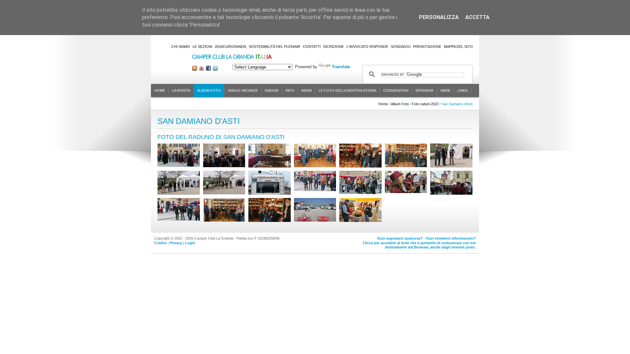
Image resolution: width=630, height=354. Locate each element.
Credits (160, 243)
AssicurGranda (230, 47)
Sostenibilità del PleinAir (274, 47)
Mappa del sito (458, 47)
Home (159, 90)
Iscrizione (333, 47)
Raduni (272, 90)
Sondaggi (400, 47)
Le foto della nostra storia (347, 90)
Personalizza (439, 17)
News (306, 90)
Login (190, 243)
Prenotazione (427, 47)
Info (289, 90)
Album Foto (209, 90)
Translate (341, 66)
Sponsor (424, 90)
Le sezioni (202, 47)
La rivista (181, 90)
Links (462, 90)
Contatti (312, 47)
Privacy (176, 243)
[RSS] (194, 69)
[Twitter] (215, 69)
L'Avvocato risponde (367, 47)
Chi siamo (180, 47)
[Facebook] (208, 69)
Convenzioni (396, 90)
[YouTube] (201, 69)
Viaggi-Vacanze (243, 90)
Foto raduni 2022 (425, 104)
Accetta (477, 17)
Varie (445, 90)
